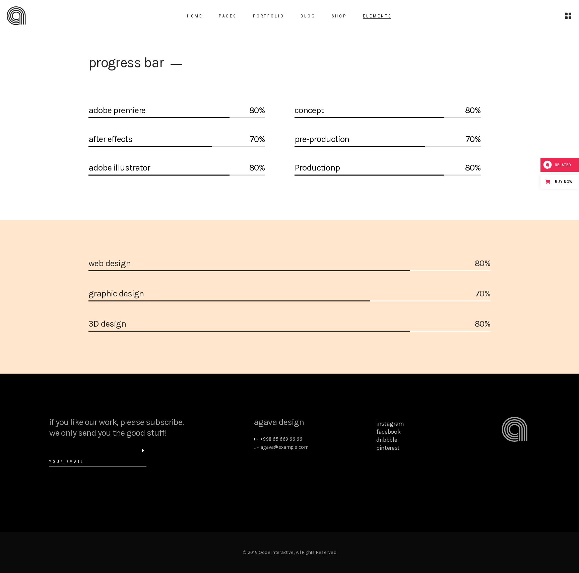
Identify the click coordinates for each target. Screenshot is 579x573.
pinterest (388, 447)
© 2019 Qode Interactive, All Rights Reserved (289, 552)
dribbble (386, 439)
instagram (390, 423)
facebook (388, 431)
